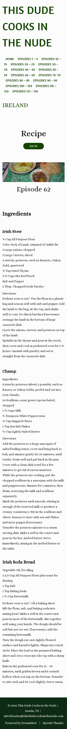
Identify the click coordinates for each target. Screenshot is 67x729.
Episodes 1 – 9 (28, 59)
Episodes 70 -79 (49, 75)
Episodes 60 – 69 (23, 75)
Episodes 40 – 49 (23, 69)
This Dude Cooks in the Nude (28, 26)
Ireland (15, 105)
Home (10, 59)
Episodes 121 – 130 (25, 91)
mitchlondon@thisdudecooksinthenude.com (33, 716)
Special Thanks (53, 723)
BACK (33, 146)
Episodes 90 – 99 (45, 80)
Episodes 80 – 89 (17, 80)
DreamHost (29, 723)
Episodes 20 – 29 (22, 64)
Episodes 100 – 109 (19, 86)
